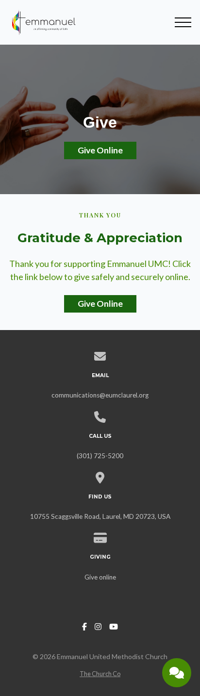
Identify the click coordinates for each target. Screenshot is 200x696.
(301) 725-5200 (100, 456)
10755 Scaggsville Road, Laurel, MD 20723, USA (100, 516)
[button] (183, 22)
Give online (100, 577)
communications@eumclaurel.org (100, 395)
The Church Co (100, 674)
